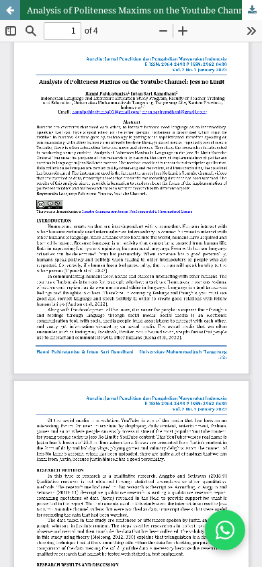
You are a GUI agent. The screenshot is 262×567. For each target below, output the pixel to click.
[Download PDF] (252, 10)
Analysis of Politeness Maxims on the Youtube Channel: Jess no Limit (144, 10)
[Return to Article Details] (10, 10)
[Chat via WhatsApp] (225, 530)
